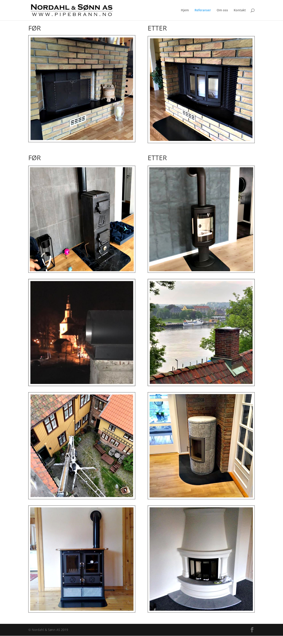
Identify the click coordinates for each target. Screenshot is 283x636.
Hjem (185, 10)
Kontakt (240, 10)
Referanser (203, 10)
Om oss (222, 10)
